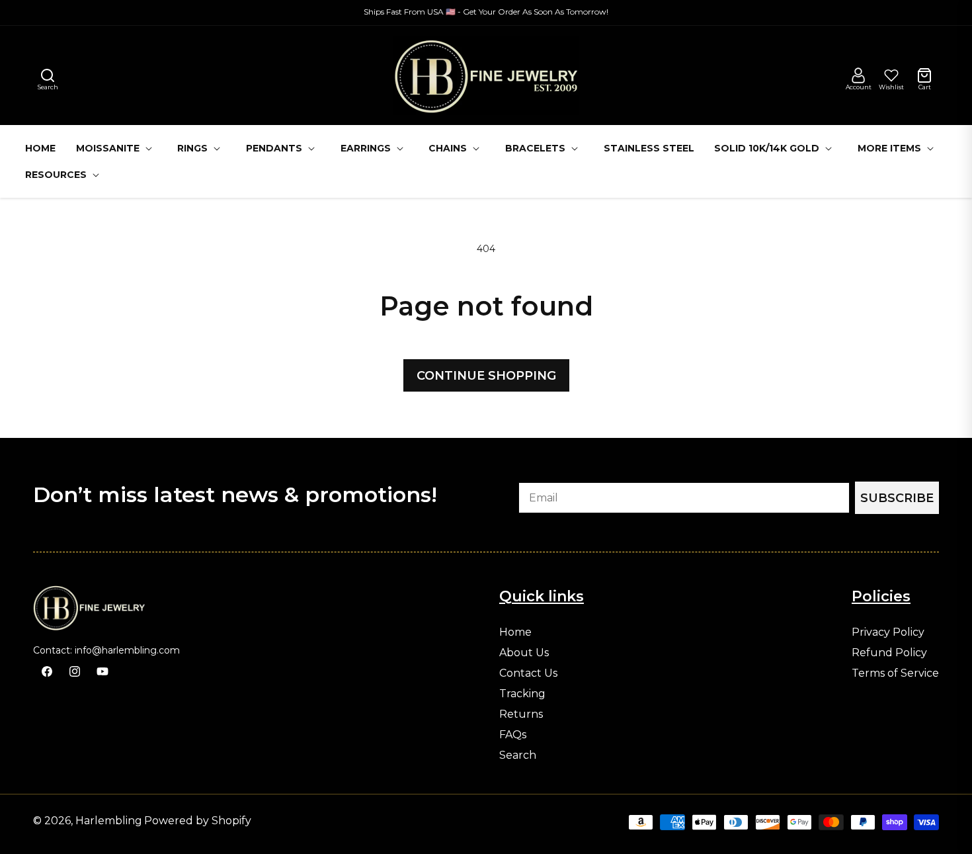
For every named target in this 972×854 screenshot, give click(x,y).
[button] (47, 75)
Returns (521, 714)
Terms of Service (895, 673)
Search (517, 755)
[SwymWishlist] (891, 75)
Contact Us (528, 673)
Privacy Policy (888, 632)
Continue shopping (486, 375)
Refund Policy (889, 653)
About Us (524, 653)
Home (515, 632)
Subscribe (897, 498)
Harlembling (108, 820)
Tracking (522, 694)
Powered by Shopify (197, 820)
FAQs (512, 735)
